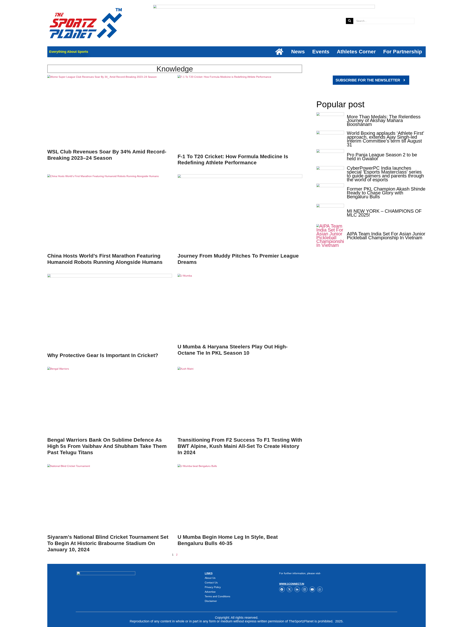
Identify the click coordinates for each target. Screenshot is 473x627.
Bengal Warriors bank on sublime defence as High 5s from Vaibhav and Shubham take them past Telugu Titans (107, 446)
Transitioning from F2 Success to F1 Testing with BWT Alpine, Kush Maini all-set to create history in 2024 (240, 446)
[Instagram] (304, 589)
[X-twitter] (289, 589)
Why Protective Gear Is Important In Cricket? (102, 355)
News (298, 51)
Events (320, 51)
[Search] (349, 21)
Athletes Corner (356, 51)
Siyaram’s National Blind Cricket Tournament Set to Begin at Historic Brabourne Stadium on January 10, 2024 (107, 543)
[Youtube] (312, 589)
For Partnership (402, 51)
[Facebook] (282, 589)
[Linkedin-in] (297, 589)
